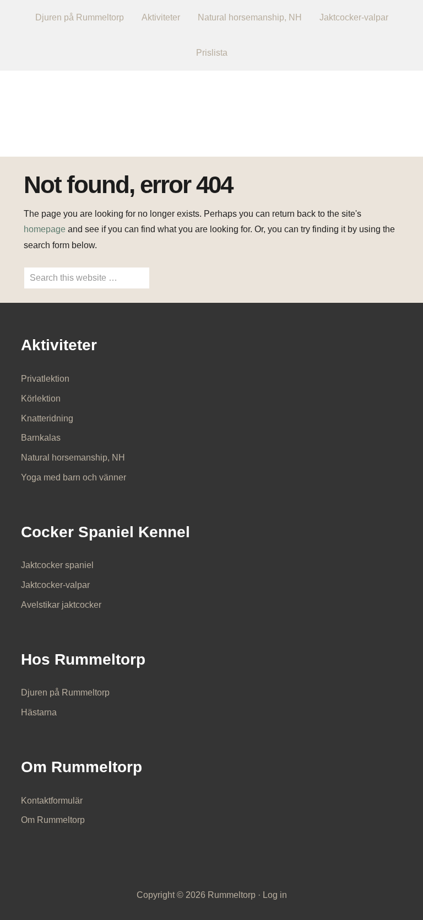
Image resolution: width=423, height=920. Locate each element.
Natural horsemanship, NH (73, 457)
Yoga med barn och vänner (73, 477)
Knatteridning (47, 418)
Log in (275, 895)
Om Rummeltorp (53, 820)
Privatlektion (45, 378)
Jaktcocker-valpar (55, 585)
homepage (45, 229)
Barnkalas (41, 437)
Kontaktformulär (52, 800)
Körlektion (41, 398)
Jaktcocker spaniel (57, 565)
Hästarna (39, 712)
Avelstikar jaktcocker (61, 604)
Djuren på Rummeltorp (65, 692)
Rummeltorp (211, 106)
